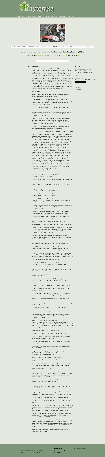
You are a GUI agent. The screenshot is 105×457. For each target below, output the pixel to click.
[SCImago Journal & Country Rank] (78, 449)
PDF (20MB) (27, 66)
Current (24, 16)
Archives (34, 16)
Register (81, 13)
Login (85, 13)
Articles (29, 16)
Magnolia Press (28, 452)
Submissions (47, 16)
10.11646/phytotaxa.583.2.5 (55, 46)
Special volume (40, 16)
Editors (57, 16)
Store (69, 16)
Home (19, 16)
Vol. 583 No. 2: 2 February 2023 (20, 46)
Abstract (78, 87)
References (79, 89)
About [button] (73, 16)
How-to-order (63, 16)
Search (53, 16)
